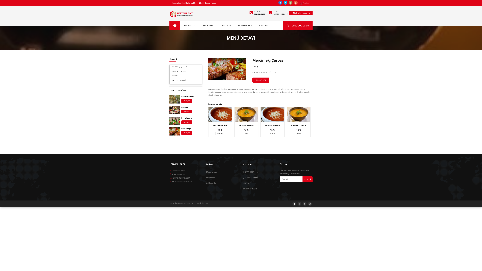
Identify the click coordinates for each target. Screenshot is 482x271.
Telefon (257, 12)
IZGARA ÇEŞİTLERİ (179, 66)
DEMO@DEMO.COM (281, 14)
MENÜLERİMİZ (208, 25)
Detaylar (187, 101)
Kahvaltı (184, 107)
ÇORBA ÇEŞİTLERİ (179, 71)
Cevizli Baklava (187, 97)
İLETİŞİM (263, 25)
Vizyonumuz (211, 177)
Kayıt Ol (307, 179)
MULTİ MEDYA (244, 25)
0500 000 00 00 (178, 174)
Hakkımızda (211, 183)
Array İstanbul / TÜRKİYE (182, 181)
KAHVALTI (176, 76)
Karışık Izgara (187, 129)
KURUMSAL (188, 25)
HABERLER (226, 25)
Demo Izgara (186, 118)
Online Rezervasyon (302, 13)
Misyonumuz (211, 172)
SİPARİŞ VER (261, 80)
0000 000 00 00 (259, 14)
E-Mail (276, 12)
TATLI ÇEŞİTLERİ (179, 80)
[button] (305, 3)
